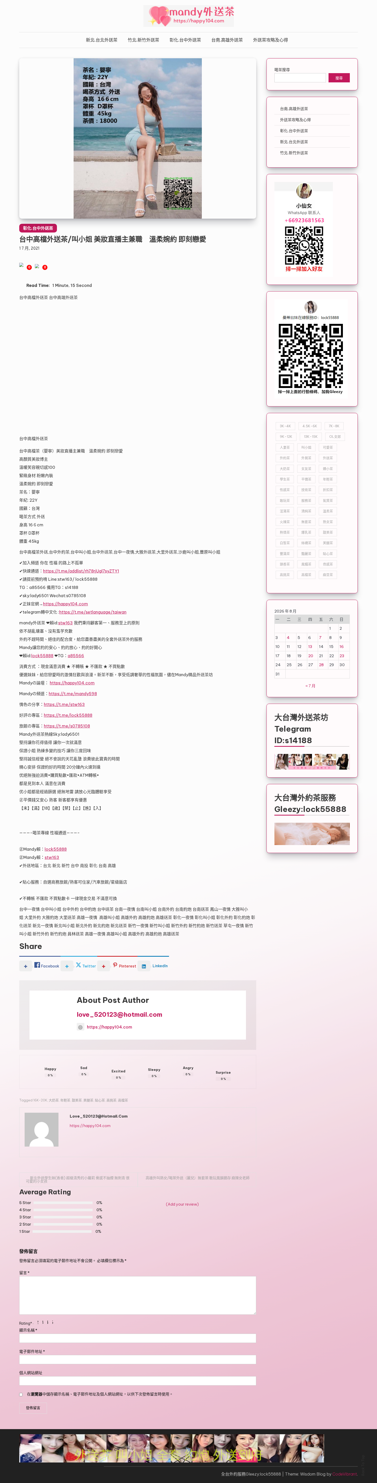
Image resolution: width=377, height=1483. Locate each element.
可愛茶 (328, 447)
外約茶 (285, 458)
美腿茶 (88, 1100)
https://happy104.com (109, 1027)
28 (321, 664)
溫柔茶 (328, 511)
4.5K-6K (310, 426)
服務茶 (306, 500)
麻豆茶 (328, 575)
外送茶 (328, 458)
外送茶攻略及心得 (270, 40)
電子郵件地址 (32, 1351)
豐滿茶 (285, 553)
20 (310, 655)
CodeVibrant (344, 1474)
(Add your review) (182, 1204)
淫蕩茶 (285, 511)
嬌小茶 (328, 469)
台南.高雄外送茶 (227, 40)
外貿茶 (306, 458)
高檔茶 (123, 1100)
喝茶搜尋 (282, 69)
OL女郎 (335, 436)
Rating (25, 1323)
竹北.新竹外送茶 (143, 40)
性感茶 (285, 490)
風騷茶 (306, 564)
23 (342, 655)
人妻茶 (285, 447)
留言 (24, 1272)
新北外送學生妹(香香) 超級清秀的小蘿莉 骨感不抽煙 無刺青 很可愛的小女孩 (78, 1180)
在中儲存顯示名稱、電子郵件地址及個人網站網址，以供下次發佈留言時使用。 (100, 1394)
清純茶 (306, 511)
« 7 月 (310, 685)
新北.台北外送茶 (101, 40)
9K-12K (286, 436)
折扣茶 (328, 490)
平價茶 (306, 479)
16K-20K (40, 1100)
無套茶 (306, 522)
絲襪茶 (306, 543)
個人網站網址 (30, 1372)
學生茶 (285, 479)
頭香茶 (285, 564)
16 (342, 646)
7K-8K (334, 426)
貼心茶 (100, 1100)
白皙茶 (285, 543)
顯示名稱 (28, 1330)
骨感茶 (328, 564)
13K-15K (311, 436)
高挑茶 (111, 1100)
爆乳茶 (306, 532)
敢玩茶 (285, 500)
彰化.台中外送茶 (185, 40)
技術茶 (306, 490)
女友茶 (306, 469)
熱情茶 (285, 532)
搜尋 (339, 78)
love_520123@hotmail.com (119, 1014)
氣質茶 (328, 500)
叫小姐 (306, 447)
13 (310, 646)
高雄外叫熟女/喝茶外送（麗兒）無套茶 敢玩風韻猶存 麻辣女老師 (198, 1178)
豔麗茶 (306, 553)
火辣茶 (285, 522)
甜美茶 (77, 1100)
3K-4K (285, 426)
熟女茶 (328, 522)
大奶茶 (54, 1100)
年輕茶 (65, 1100)
